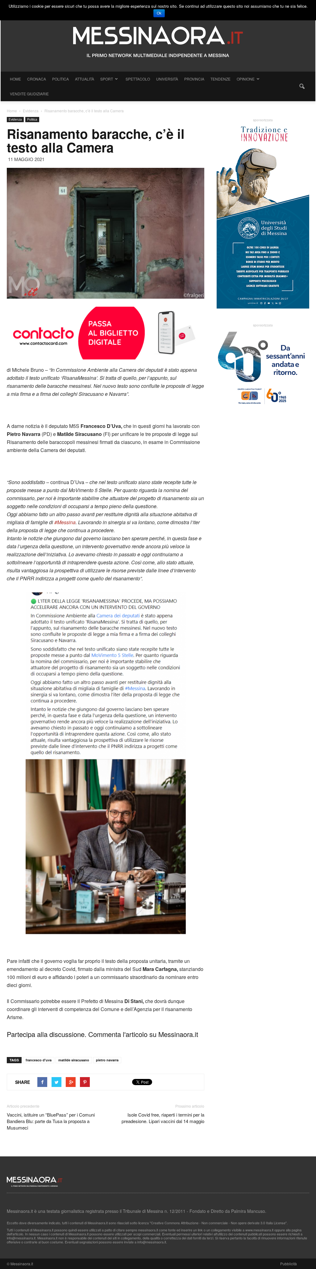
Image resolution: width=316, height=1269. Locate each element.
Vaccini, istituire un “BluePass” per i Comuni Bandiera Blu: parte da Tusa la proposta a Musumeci (51, 1121)
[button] (301, 86)
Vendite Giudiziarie (29, 93)
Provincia (194, 78)
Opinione (246, 78)
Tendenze (220, 78)
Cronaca (36, 78)
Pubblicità (288, 1263)
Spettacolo (138, 78)
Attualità (84, 78)
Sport (106, 78)
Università (167, 78)
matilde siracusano (73, 1060)
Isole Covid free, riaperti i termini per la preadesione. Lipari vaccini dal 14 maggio (163, 1117)
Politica (60, 78)
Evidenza (15, 119)
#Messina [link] (65, 522)
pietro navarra (107, 1060)
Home (15, 78)
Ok (159, 13)
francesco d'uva (39, 1060)
